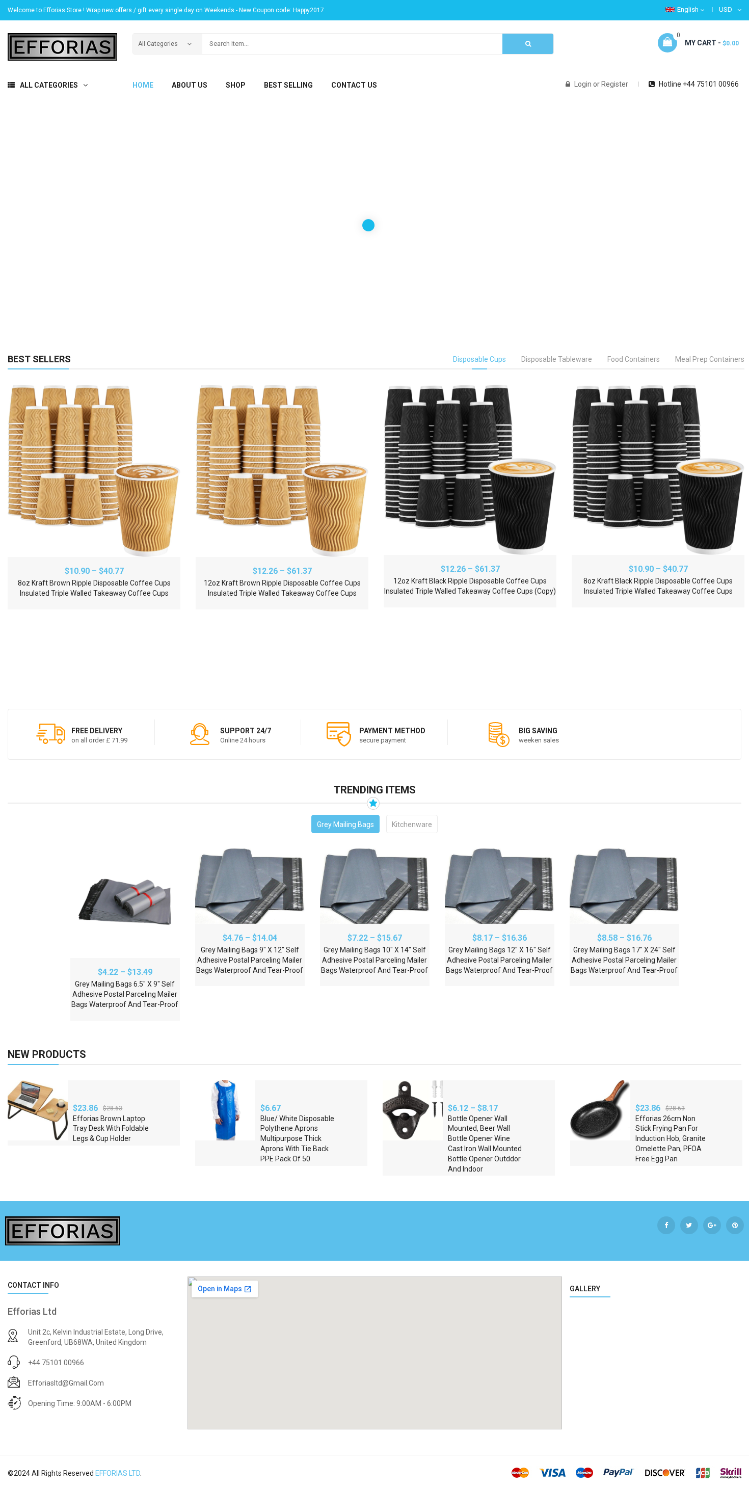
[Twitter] (689, 1225)
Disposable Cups (479, 359)
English (688, 9)
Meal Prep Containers (709, 359)
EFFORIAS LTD (117, 1473)
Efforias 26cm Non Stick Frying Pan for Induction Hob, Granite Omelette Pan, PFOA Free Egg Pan (670, 1138)
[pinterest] (735, 1225)
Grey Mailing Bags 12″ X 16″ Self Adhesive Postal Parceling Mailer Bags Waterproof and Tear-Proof (499, 960)
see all (727, 1054)
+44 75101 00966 (56, 1363)
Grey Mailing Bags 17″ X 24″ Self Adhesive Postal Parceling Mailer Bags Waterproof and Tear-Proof (624, 960)
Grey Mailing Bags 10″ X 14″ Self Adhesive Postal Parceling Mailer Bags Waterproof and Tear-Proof (374, 960)
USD (725, 9)
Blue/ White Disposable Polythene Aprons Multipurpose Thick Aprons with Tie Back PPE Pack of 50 (297, 1138)
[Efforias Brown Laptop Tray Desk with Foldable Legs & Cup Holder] (38, 1110)
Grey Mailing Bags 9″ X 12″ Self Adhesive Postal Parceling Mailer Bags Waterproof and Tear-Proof (249, 960)
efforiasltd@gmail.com (66, 1383)
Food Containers (633, 359)
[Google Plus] (712, 1225)
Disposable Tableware (556, 359)
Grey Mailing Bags (345, 824)
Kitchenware (412, 824)
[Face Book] (666, 1225)
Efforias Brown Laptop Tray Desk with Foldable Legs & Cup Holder (111, 1128)
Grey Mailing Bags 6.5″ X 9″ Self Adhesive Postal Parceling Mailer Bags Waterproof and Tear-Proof (124, 994)
